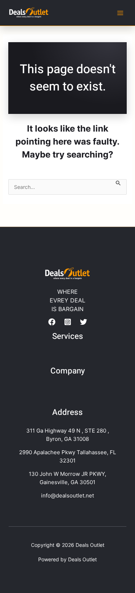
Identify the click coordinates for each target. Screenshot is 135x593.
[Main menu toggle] (120, 13)
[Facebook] (51, 322)
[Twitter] (83, 322)
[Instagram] (67, 322)
